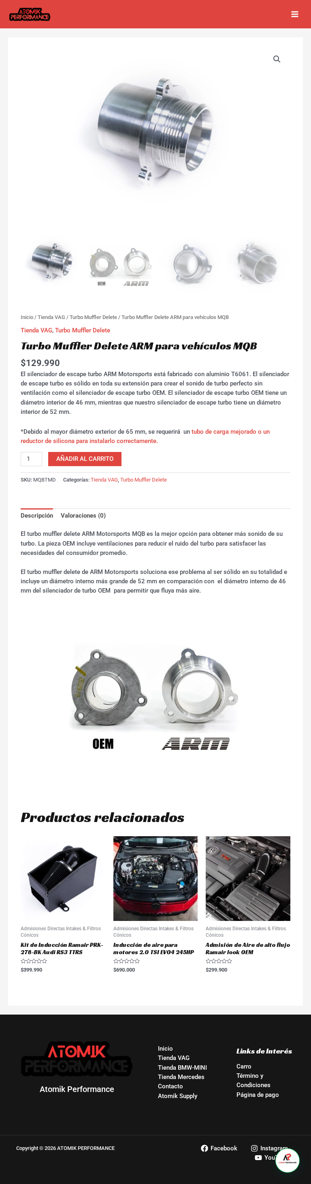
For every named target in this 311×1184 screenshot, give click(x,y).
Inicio (27, 317)
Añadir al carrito (84, 458)
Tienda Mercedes (181, 1077)
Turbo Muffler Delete (93, 317)
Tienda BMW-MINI (182, 1067)
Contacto (170, 1086)
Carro (243, 1066)
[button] (277, 59)
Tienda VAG (51, 317)
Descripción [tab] (37, 515)
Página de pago (257, 1094)
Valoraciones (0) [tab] (83, 515)
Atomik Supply (177, 1096)
